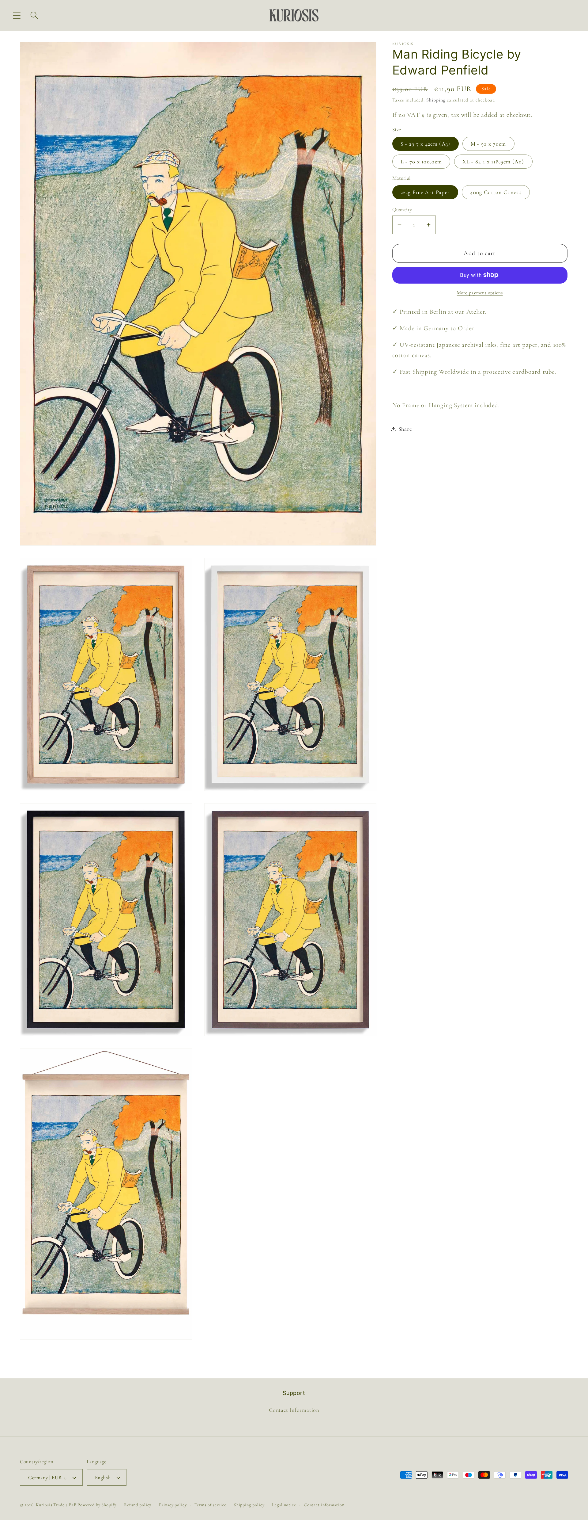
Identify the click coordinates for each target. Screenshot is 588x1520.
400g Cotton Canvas (495, 192)
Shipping (435, 99)
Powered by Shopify (96, 1505)
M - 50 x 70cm (488, 143)
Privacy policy (173, 1505)
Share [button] (405, 429)
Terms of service (210, 1505)
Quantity (402, 209)
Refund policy (138, 1505)
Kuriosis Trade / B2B (56, 1505)
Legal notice (284, 1505)
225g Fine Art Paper (425, 192)
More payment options (480, 293)
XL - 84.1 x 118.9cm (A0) (493, 161)
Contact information (324, 1505)
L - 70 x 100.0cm (421, 161)
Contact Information (294, 1409)
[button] (16, 15)
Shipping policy (249, 1505)
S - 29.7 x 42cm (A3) (425, 143)
